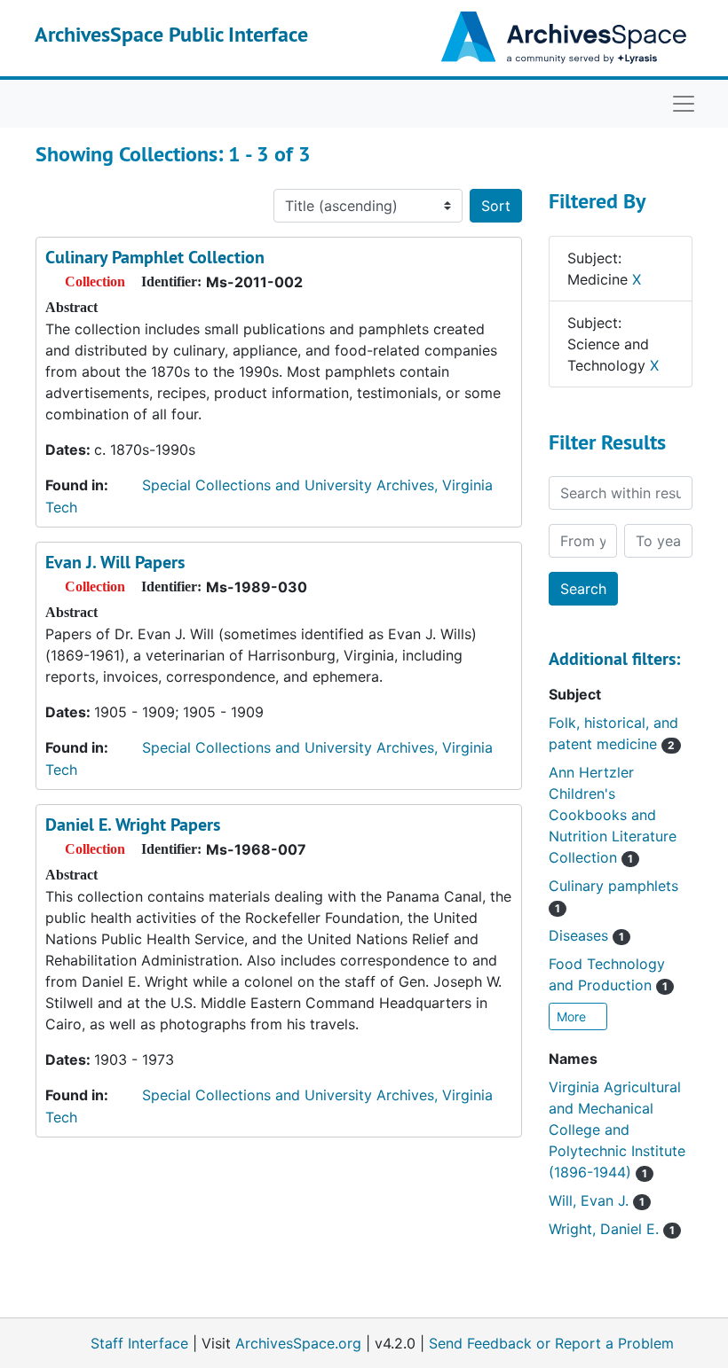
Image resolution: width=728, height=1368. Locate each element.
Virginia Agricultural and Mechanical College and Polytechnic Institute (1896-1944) (617, 1129)
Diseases (586, 935)
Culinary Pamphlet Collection (155, 257)
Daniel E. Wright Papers (132, 824)
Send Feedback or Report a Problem (551, 1343)
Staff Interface (139, 1343)
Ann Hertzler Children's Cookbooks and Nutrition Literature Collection (613, 814)
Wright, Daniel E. (612, 1229)
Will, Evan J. (597, 1200)
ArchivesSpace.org (298, 1343)
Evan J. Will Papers (115, 562)
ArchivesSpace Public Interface (171, 34)
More (573, 1016)
